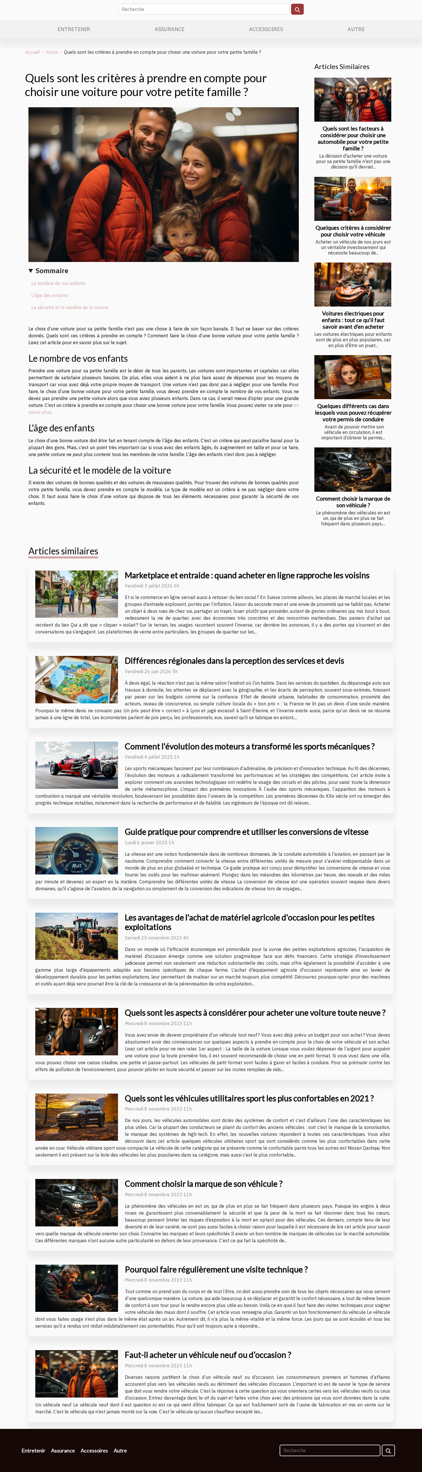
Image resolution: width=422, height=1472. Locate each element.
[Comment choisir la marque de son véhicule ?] (352, 469)
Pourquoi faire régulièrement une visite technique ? (216, 1269)
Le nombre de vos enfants (58, 283)
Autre (356, 29)
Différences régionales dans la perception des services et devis (234, 660)
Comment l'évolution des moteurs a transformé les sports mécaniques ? (250, 746)
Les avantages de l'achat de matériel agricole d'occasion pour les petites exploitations (250, 922)
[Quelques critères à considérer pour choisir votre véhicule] (352, 199)
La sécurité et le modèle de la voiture (70, 307)
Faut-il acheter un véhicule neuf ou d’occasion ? (208, 1355)
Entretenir (73, 29)
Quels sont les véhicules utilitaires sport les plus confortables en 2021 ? (249, 1098)
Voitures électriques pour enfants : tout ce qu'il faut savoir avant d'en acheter (353, 320)
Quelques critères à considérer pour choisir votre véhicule (353, 231)
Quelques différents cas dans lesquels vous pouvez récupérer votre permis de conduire (353, 412)
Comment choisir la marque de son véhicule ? (353, 501)
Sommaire (52, 270)
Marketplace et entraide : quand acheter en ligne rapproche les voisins (247, 575)
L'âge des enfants (49, 295)
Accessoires (266, 29)
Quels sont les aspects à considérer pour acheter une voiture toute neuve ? (255, 1012)
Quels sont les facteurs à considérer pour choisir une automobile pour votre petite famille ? (353, 138)
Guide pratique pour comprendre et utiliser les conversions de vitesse (247, 832)
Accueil (32, 52)
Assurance (170, 29)
